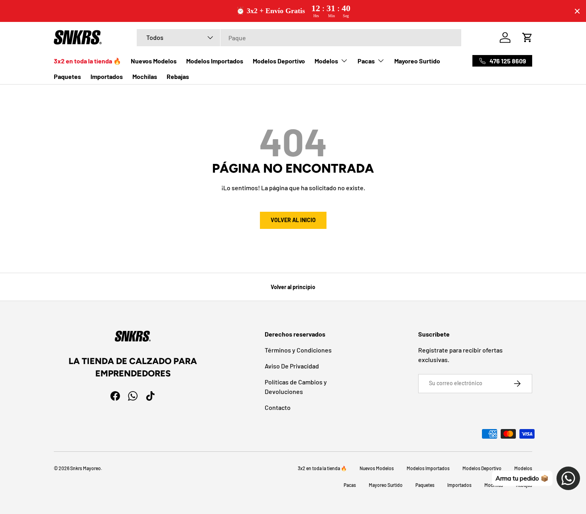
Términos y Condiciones (298, 350)
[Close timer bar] (577, 11)
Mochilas (144, 76)
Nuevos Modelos (154, 61)
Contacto (278, 407)
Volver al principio (293, 287)
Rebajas (178, 76)
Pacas (366, 61)
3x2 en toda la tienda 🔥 (87, 61)
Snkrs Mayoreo (85, 468)
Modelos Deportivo (279, 61)
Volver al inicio (293, 220)
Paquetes (67, 76)
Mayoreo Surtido (417, 61)
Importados (106, 76)
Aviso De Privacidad (292, 366)
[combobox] (299, 37)
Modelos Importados (214, 61)
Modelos (326, 61)
